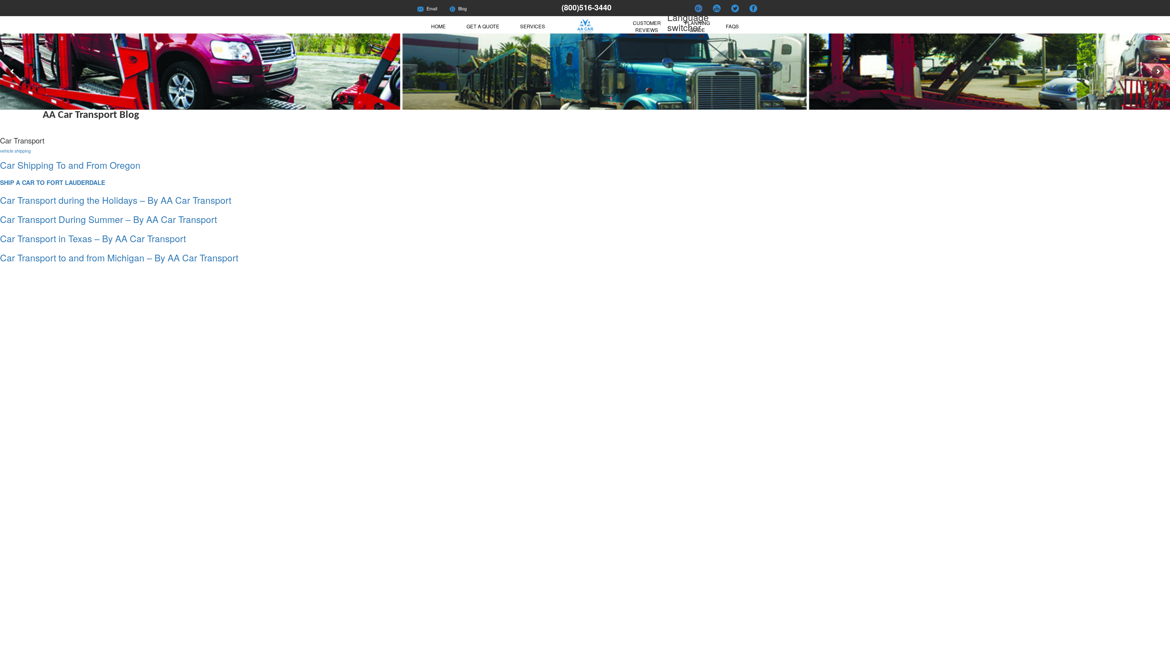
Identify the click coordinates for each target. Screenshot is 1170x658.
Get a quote (482, 26)
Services (532, 26)
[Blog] (452, 8)
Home (438, 26)
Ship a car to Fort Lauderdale (52, 182)
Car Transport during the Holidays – (115, 200)
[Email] (420, 8)
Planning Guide (697, 26)
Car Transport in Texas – (93, 238)
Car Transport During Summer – (108, 219)
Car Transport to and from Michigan (119, 257)
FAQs (732, 26)
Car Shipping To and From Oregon (70, 165)
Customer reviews (647, 26)
